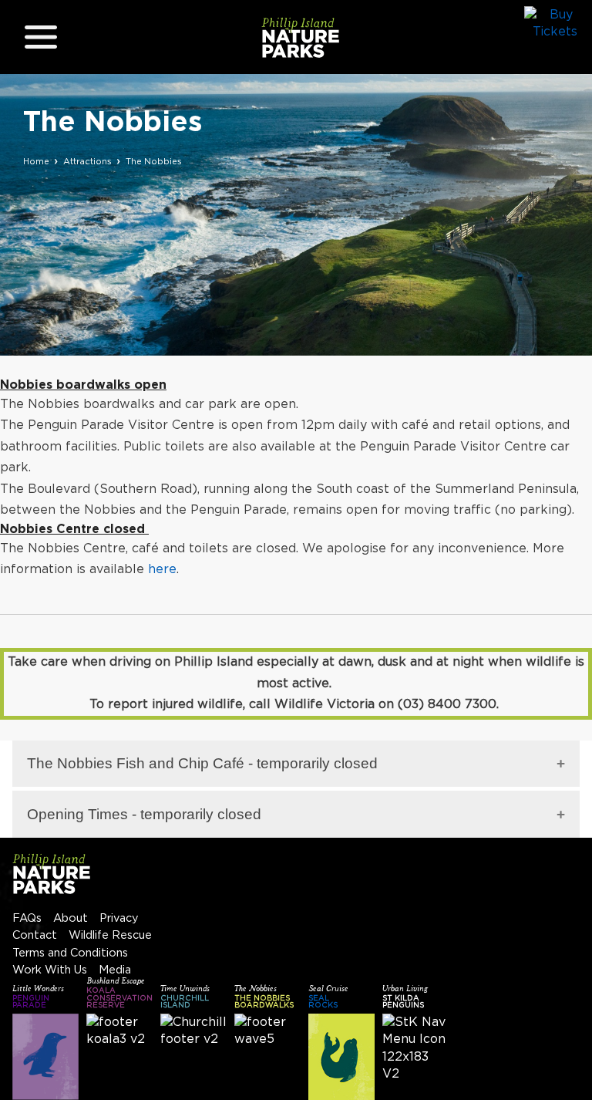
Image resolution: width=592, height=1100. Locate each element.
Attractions (87, 161)
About (70, 918)
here (162, 569)
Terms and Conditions (70, 953)
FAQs (27, 918)
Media (115, 970)
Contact (34, 935)
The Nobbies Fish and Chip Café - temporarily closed (202, 763)
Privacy (119, 918)
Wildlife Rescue (110, 935)
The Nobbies (154, 161)
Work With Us (49, 970)
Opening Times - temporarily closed (144, 814)
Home (36, 161)
